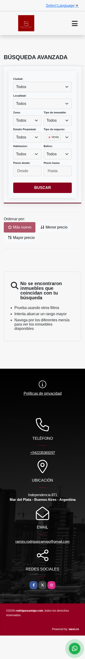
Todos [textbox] (21, 87)
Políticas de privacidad (43, 393)
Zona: (17, 112)
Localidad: (19, 95)
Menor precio (56, 227)
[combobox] (42, 87)
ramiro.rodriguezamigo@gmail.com (42, 541)
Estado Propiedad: (24, 129)
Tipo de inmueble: (55, 112)
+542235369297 (42, 453)
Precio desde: (21, 162)
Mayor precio (23, 238)
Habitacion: (20, 146)
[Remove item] (49, 137)
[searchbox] (48, 145)
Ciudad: (18, 78)
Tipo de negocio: (54, 129)
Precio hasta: (52, 162)
